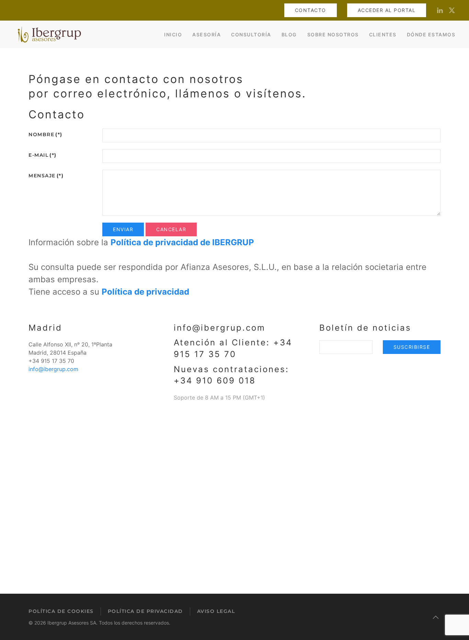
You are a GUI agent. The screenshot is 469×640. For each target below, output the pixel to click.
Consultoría (251, 34)
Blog (289, 34)
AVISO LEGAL (216, 611)
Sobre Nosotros (333, 34)
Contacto (310, 10)
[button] (436, 617)
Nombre (45, 134)
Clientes (383, 34)
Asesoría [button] (206, 34)
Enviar (123, 229)
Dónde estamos (431, 34)
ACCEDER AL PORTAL (387, 10)
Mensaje (46, 176)
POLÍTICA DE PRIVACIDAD (145, 611)
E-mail (42, 155)
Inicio (173, 34)
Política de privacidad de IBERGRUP (182, 242)
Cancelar (171, 229)
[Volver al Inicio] (48, 34)
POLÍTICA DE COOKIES (61, 611)
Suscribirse (411, 347)
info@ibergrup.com (53, 369)
